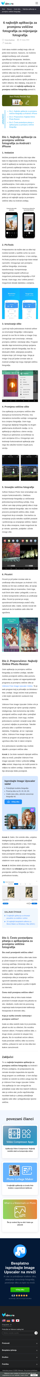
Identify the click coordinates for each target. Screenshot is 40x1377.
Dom (3, 9)
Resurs (9, 9)
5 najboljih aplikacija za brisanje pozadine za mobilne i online (18, 917)
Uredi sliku (17, 9)
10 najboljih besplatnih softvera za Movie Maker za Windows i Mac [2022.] (21, 923)
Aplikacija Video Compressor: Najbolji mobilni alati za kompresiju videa (20, 1150)
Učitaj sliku (20, 1290)
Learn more (24, 1375)
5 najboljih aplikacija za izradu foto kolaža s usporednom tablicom (20, 1187)
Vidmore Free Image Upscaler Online (17, 686)
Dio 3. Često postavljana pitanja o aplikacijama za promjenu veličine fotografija (21, 125)
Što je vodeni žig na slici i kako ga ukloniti (20, 1223)
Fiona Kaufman (10, 40)
